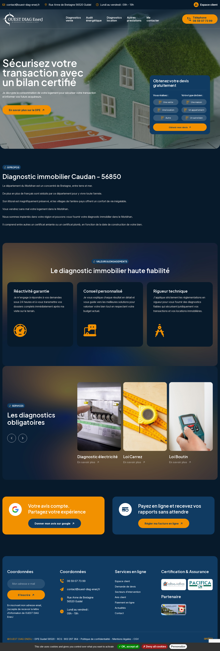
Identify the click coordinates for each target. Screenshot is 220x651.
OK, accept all (129, 646)
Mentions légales (121, 639)
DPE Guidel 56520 (44, 639)
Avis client (120, 597)
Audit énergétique (94, 19)
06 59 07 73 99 (76, 581)
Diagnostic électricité (97, 456)
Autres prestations (134, 19)
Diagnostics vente (73, 19)
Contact (119, 613)
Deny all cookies (155, 646)
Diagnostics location (114, 19)
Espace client (122, 581)
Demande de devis (125, 586)
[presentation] (11, 438)
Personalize (178, 646)
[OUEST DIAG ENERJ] (22, 19)
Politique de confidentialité (95, 639)
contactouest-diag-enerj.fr (83, 589)
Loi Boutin (178, 456)
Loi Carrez (132, 456)
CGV (136, 639)
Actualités (120, 607)
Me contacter (153, 19)
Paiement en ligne (124, 602)
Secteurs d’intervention (128, 591)
